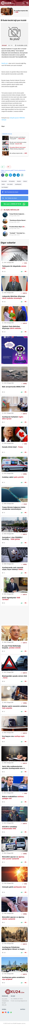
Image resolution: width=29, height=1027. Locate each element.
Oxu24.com (4, 63)
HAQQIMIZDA (5, 1001)
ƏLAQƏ (4, 1003)
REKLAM (4, 1005)
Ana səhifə (4, 998)
